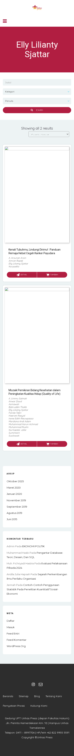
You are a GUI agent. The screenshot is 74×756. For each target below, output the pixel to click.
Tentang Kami (54, 696)
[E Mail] (41, 684)
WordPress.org (16, 646)
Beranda (8, 696)
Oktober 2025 (15, 481)
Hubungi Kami (38, 705)
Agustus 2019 (14, 512)
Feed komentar (16, 639)
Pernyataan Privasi (14, 705)
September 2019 (17, 506)
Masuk (11, 627)
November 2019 (16, 500)
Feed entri (13, 633)
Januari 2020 (14, 493)
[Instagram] (33, 684)
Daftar (10, 620)
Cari (38, 110)
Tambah (54, 274)
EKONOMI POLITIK (33, 546)
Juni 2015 (12, 519)
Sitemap (23, 696)
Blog (37, 696)
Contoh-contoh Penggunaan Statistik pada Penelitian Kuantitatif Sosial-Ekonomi (33, 589)
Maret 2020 (14, 487)
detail (23, 274)
